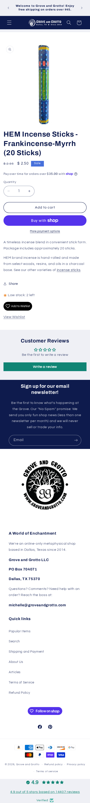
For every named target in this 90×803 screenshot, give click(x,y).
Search (14, 641)
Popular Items (19, 631)
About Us (16, 662)
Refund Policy (19, 692)
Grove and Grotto (28, 764)
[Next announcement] (82, 8)
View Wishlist (14, 317)
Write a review (45, 366)
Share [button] (13, 283)
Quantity (9, 182)
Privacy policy (76, 764)
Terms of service (47, 771)
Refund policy (53, 764)
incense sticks (69, 270)
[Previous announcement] (8, 8)
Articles (15, 672)
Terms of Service (21, 682)
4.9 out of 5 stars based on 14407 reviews (45, 792)
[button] (9, 23)
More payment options (45, 231)
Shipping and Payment (26, 651)
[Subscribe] (76, 440)
